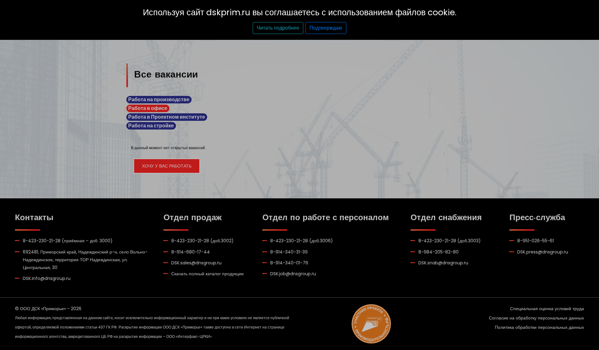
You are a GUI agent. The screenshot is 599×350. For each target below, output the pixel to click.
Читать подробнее (278, 27)
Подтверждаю (325, 27)
